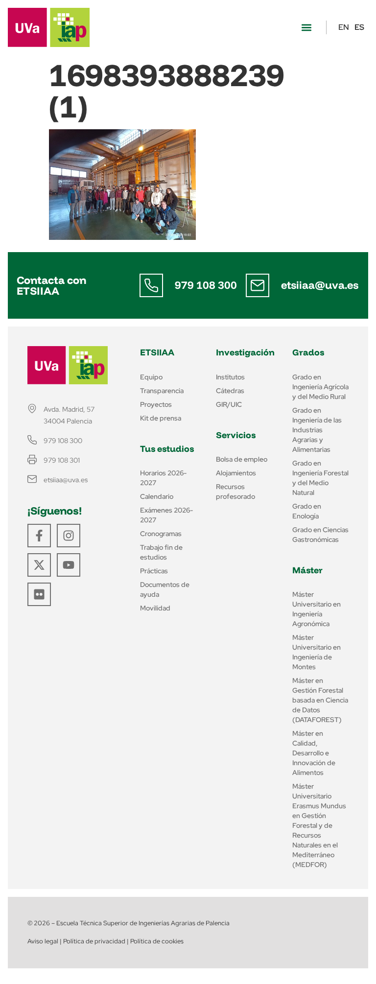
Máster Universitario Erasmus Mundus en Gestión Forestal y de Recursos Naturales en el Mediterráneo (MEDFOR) (319, 825)
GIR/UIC (229, 404)
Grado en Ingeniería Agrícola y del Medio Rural (320, 387)
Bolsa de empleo (241, 459)
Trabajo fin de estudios (161, 552)
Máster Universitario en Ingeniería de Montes (316, 652)
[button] (306, 28)
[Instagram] (68, 535)
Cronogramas (161, 533)
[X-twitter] (39, 565)
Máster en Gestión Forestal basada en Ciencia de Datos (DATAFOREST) (320, 700)
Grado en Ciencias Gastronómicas (320, 534)
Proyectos (156, 404)
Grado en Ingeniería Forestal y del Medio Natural (320, 478)
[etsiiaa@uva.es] (257, 285)
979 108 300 (206, 285)
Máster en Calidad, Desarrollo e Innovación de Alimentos (313, 753)
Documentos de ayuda (164, 589)
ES (359, 27)
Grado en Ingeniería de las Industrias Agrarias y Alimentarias (317, 430)
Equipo (151, 377)
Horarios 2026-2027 (163, 478)
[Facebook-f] (39, 535)
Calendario (156, 496)
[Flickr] (39, 594)
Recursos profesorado (235, 491)
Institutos (230, 377)
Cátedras (230, 390)
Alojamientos (236, 473)
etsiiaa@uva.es (319, 285)
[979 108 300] (151, 285)
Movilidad (155, 608)
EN (343, 27)
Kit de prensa (160, 418)
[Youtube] (68, 565)
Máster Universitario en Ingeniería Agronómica (316, 609)
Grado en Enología (306, 511)
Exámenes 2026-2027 (166, 515)
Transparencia (162, 390)
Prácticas (154, 570)
